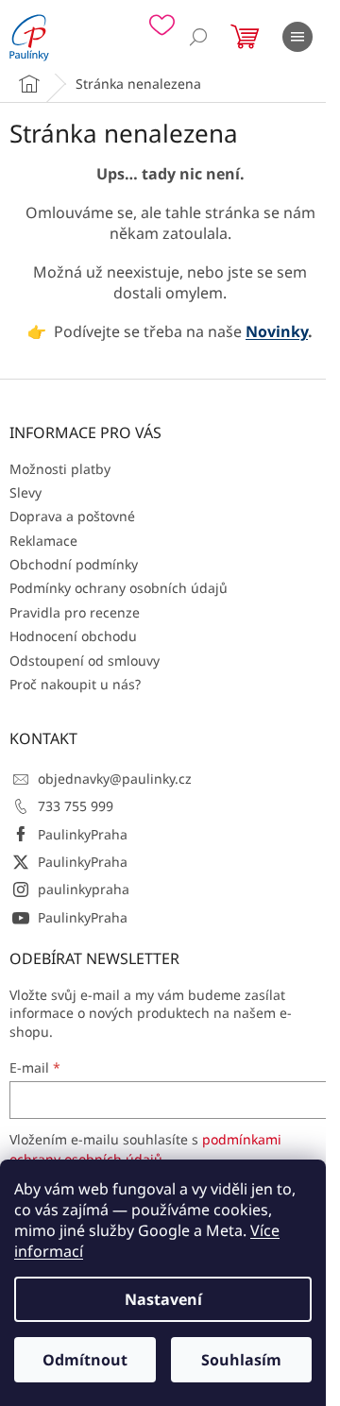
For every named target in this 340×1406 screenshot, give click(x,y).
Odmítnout (85, 1359)
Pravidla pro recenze (74, 612)
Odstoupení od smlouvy (84, 660)
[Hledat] (198, 37)
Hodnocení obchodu (73, 636)
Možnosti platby (59, 469)
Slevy (25, 492)
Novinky (277, 331)
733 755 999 (75, 806)
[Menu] (297, 37)
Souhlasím (241, 1359)
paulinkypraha (83, 889)
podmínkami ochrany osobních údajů (145, 1148)
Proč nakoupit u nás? (75, 684)
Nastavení (163, 1299)
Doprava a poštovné (72, 516)
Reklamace (43, 541)
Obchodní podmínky (73, 564)
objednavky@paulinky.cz (115, 779)
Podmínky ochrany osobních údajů (118, 588)
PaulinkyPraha (83, 834)
